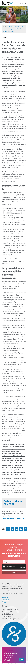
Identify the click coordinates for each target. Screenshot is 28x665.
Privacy (4, 602)
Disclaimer (5, 600)
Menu (21, 3)
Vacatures (5, 597)
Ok (21, 659)
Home (5, 26)
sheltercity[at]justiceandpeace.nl (13, 518)
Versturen (14, 572)
